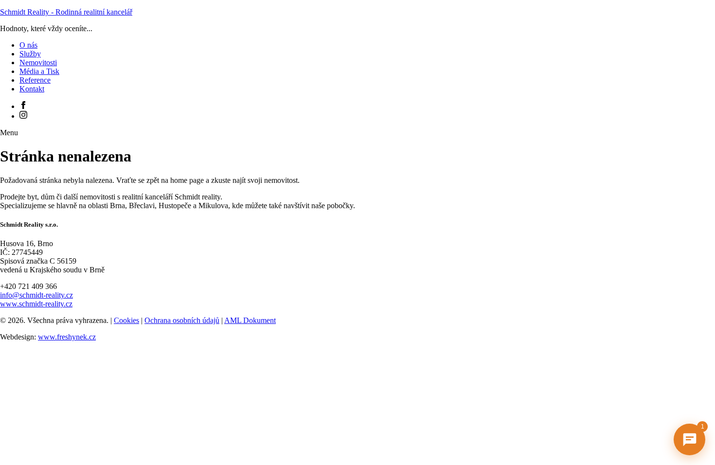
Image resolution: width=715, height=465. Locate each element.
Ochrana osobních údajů (181, 320)
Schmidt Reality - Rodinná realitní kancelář (66, 12)
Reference (35, 80)
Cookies (126, 320)
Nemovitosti (38, 62)
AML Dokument (250, 320)
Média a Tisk (39, 71)
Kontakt (31, 89)
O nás (28, 45)
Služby (30, 54)
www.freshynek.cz (67, 337)
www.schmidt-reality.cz (36, 304)
